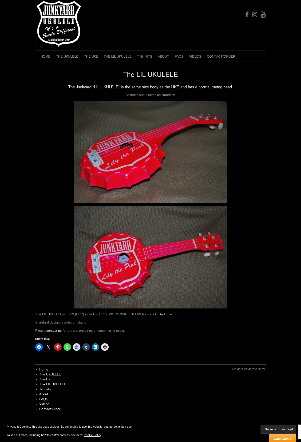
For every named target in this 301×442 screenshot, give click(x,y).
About (163, 56)
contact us (54, 330)
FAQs (179, 56)
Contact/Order (221, 56)
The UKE (91, 56)
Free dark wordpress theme (248, 369)
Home (45, 56)
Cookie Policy (92, 435)
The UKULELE (67, 56)
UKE (175, 87)
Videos (195, 56)
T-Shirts (144, 56)
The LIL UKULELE (117, 56)
